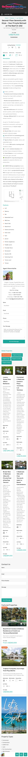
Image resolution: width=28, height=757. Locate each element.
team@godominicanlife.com (16, 299)
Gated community (9, 229)
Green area (7, 232)
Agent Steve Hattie (9, 268)
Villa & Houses (6, 751)
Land (3, 747)
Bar (5, 214)
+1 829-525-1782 (17, 296)
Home (6, 18)
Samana (12, 18)
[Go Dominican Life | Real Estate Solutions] (14, 11)
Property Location (16, 358)
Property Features (17, 355)
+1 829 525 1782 (8, 14)
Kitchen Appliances (10, 241)
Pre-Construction (7, 749)
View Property (14, 622)
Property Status (7, 362)
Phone (4, 318)
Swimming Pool (9, 257)
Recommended (6, 355)
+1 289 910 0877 (16, 294)
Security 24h (8, 254)
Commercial (5, 740)
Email (4, 310)
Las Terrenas (19, 18)
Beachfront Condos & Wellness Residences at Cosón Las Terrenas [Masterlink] (13, 631)
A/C (6, 208)
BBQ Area (7, 220)
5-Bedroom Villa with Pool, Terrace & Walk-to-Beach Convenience (21, 478)
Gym (6, 235)
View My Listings (14, 290)
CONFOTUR (5, 744)
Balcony (7, 211)
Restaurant (8, 251)
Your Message (6, 326)
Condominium (14, 37)
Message (3, 587)
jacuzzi (6, 238)
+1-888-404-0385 (16, 292)
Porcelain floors (9, 248)
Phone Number (5, 580)
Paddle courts (8, 245)
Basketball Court (9, 217)
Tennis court (8, 260)
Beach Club (8, 223)
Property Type (6, 358)
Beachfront (8, 226)
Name (4, 302)
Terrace (7, 263)
